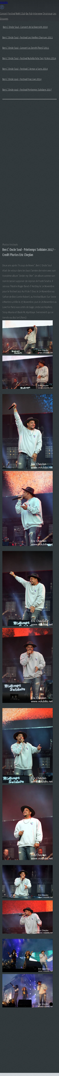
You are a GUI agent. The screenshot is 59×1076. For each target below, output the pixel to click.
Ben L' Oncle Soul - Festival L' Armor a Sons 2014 (25, 69)
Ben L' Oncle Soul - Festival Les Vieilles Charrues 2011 (27, 37)
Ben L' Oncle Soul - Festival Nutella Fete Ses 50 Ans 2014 (29, 58)
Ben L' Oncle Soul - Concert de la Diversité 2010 (25, 27)
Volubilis (4, 2)
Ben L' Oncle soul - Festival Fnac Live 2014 (21, 79)
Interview (37, 13)
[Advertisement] (15, 152)
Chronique (47, 13)
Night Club (20, 13)
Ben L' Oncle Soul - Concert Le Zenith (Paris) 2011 (25, 48)
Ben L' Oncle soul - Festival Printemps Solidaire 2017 (27, 89)
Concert (4, 13)
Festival (11, 13)
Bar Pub (29, 13)
